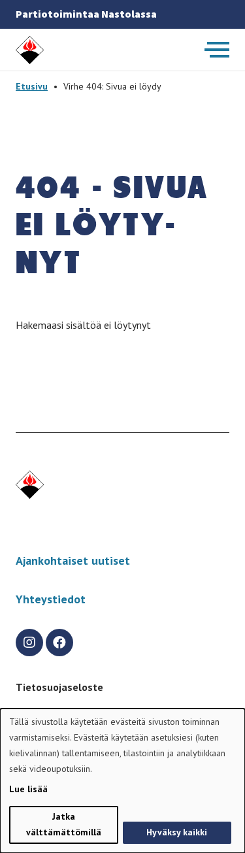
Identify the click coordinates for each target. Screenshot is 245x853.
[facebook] (59, 642)
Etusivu (32, 86)
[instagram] (29, 642)
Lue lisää (28, 789)
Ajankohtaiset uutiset (73, 560)
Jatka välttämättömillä (63, 824)
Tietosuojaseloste (59, 687)
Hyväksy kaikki (176, 832)
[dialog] (122, 781)
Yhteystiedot (51, 599)
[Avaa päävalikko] (216, 49)
